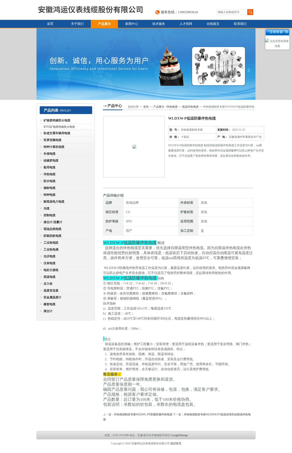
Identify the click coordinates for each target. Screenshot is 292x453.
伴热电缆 (49, 174)
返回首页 (175, 443)
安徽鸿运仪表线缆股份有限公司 (90, 10)
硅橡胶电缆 (51, 160)
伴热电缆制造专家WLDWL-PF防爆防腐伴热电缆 (143, 414)
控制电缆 (49, 215)
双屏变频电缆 (52, 140)
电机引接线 (51, 270)
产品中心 (114, 106)
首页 (50, 24)
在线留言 (213, 24)
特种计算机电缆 (54, 146)
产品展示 (104, 24)
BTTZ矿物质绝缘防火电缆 (59, 126)
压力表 (48, 283)
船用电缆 (49, 167)
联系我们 (240, 24)
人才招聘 (186, 24)
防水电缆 (49, 181)
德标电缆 (49, 188)
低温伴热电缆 (190, 106)
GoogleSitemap (179, 435)
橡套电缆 (49, 304)
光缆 (47, 208)
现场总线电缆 (52, 229)
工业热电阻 (51, 242)
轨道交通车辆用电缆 (57, 133)
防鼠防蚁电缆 (52, 235)
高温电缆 (49, 277)
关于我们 (77, 24)
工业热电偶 (51, 249)
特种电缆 (49, 194)
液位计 (48, 311)
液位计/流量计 (53, 222)
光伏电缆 (49, 256)
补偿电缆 (49, 153)
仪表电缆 (49, 263)
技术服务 (158, 24)
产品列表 (51, 110)
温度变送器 (51, 290)
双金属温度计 (52, 297)
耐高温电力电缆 (54, 201)
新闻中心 (131, 24)
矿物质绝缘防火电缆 (57, 120)
